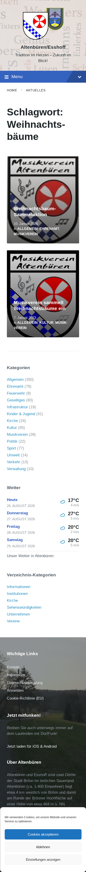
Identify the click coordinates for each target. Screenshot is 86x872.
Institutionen (17, 593)
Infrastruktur (17, 407)
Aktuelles (35, 90)
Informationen (18, 587)
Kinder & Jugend (21, 414)
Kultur (46, 322)
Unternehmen (18, 614)
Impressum (16, 675)
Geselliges (16, 400)
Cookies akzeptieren (43, 834)
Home (12, 90)
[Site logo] (43, 39)
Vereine (13, 621)
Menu (17, 76)
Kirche (12, 421)
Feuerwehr (16, 393)
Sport (11, 448)
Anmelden (15, 690)
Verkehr (13, 462)
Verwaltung (16, 469)
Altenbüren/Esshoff (43, 47)
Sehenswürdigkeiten (24, 607)
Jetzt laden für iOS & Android (32, 746)
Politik (12, 441)
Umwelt (13, 455)
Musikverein (26, 234)
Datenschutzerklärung (25, 683)
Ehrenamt (49, 229)
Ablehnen (43, 847)
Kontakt (13, 667)
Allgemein (27, 229)
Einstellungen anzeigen (43, 859)
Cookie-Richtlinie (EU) (25, 698)
